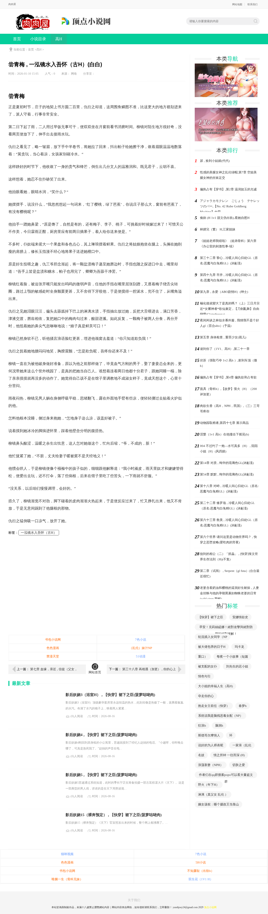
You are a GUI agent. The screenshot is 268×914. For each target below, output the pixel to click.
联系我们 (252, 4)
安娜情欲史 (240, 617)
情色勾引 (204, 676)
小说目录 (38, 39)
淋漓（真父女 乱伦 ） (213, 794)
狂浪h (202, 725)
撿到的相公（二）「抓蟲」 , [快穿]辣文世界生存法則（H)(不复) (229, 556)
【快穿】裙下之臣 (210, 617)
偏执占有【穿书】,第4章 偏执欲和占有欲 (228, 377)
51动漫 (141, 656)
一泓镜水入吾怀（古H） (39, 532)
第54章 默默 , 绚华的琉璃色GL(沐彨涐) (227, 474)
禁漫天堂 (52, 656)
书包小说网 (53, 639)
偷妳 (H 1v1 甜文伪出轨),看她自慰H (225, 217)
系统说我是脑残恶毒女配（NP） (220, 715)
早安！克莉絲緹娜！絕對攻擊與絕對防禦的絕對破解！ (226, 630)
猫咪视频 (67, 854)
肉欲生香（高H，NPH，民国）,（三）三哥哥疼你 (230, 408)
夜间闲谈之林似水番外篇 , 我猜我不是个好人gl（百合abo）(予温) (229, 323)
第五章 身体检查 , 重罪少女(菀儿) (223, 337)
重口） (202, 656)
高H (58, 39)
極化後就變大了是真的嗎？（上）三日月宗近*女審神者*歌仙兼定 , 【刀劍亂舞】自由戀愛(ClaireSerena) (230, 309)
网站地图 (237, 4)
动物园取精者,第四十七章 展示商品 (224, 423)
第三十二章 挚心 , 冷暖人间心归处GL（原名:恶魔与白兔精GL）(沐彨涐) (229, 260)
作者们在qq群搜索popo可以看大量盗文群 (226, 778)
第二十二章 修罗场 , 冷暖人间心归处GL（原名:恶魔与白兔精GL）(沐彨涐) (227, 505)
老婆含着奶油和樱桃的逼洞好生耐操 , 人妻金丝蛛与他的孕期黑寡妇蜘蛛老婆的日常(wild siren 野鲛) (229, 593)
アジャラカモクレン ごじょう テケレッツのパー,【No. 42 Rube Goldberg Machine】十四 (230, 206)
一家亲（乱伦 (241, 745)
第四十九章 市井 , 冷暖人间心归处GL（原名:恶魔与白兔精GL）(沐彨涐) (229, 277)
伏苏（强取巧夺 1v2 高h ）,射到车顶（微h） (228, 363)
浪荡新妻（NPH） (210, 765)
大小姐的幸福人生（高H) (215, 686)
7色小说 (140, 639)
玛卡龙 (239, 646)
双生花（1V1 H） (200, 879)
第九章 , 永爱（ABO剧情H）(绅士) (224, 291)
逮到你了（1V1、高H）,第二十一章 (225, 349)
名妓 (201, 755)
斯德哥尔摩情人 (209, 735)
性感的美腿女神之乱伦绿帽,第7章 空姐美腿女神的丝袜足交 (228, 175)
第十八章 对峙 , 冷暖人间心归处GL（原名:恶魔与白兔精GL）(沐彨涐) (229, 488)
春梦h (243, 706)
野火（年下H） (208, 784)
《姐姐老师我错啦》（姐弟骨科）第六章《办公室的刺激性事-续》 (228, 243)
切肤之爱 (238, 765)
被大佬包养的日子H (211, 646)
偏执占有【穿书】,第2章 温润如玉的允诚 (228, 189)
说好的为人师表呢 (210, 745)
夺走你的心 (206, 696)
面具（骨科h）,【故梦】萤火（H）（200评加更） (228, 391)
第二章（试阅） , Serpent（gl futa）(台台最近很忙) (229, 573)
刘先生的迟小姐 (237, 666)
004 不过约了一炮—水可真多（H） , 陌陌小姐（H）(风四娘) (229, 448)
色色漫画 (52, 648)
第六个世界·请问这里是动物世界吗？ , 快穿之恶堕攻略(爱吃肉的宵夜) (228, 539)
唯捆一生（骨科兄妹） (67, 879)
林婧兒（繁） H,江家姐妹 (217, 229)
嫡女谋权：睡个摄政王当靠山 (218, 804)
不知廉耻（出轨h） (200, 870)
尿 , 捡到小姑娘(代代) (215, 160)
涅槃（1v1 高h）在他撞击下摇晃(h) (224, 434)
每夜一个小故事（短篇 (232, 656)
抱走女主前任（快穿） (213, 706)
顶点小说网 (210, 907)
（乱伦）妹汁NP (140, 648)
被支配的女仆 (207, 666)
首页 (17, 39)
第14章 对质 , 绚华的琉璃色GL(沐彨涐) (227, 463)
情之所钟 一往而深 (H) (229, 755)
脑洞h (219, 725)
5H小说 (201, 862)
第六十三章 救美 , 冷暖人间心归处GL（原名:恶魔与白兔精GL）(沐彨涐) (229, 522)
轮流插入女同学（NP (212, 637)
